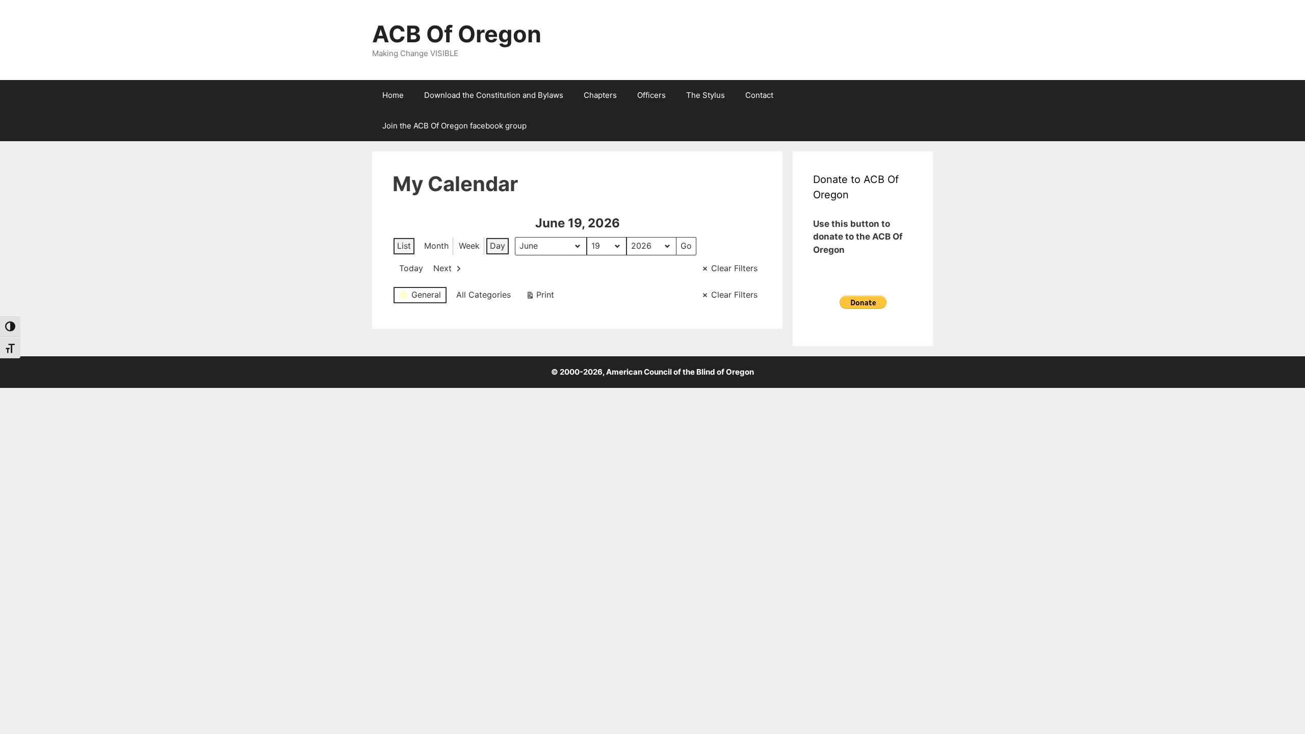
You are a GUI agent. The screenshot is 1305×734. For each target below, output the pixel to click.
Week (469, 246)
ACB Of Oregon (456, 34)
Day (497, 246)
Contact (759, 95)
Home (393, 95)
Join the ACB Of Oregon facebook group (454, 125)
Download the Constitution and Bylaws (493, 95)
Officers (651, 95)
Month (436, 246)
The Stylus (705, 95)
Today (411, 268)
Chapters (600, 95)
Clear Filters (734, 268)
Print (540, 297)
